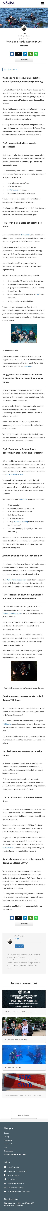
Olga (24, 33)
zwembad (28, 366)
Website (18, 946)
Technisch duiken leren (11, 613)
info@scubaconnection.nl (16, 1183)
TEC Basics (6, 724)
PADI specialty (14, 190)
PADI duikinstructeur (14, 474)
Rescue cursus (7, 847)
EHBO (37, 294)
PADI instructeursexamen (16, 580)
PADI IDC (23, 499)
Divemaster (25, 235)
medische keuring (21, 521)
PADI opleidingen (25, 36)
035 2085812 (12, 1179)
